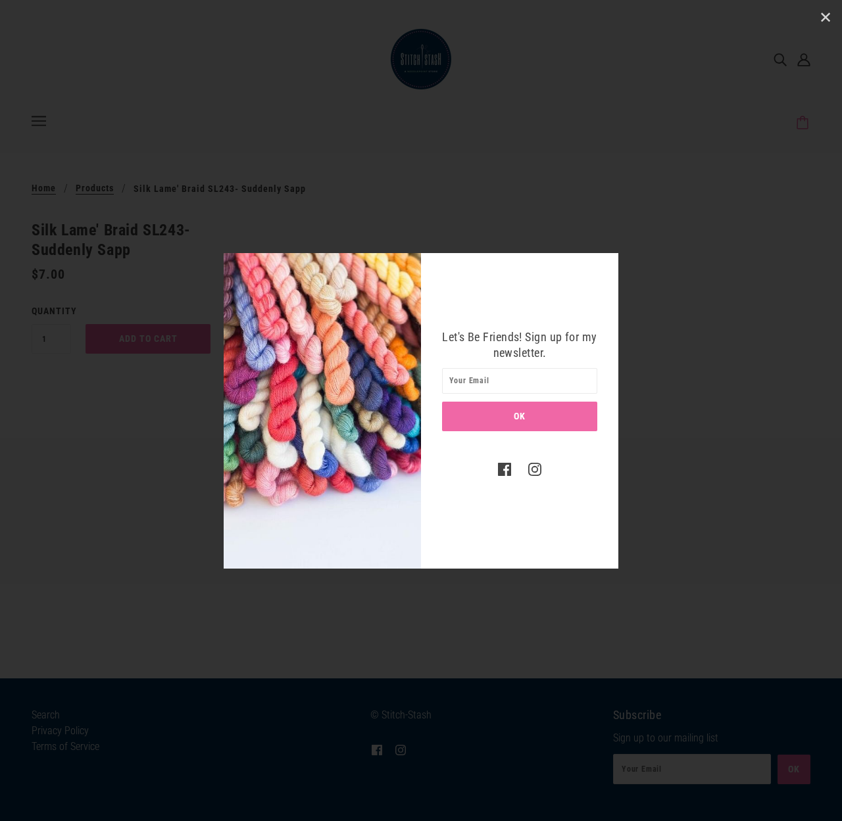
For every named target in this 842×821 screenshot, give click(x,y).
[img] (504, 469)
